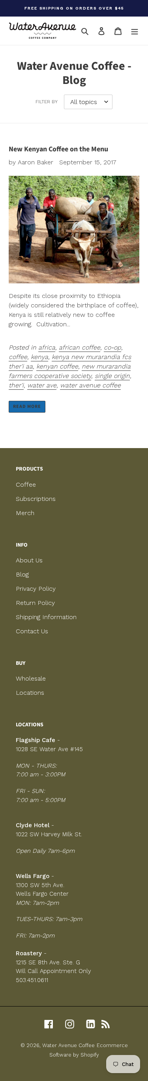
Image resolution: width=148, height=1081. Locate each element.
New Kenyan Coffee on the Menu (58, 149)
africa (46, 347)
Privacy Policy (36, 588)
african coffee (79, 347)
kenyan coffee (57, 366)
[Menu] (134, 30)
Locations (30, 692)
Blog (22, 574)
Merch (25, 513)
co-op (112, 347)
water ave (41, 385)
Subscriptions (36, 498)
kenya (39, 357)
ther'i (16, 385)
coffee (18, 357)
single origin (112, 376)
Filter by (47, 101)
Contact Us (32, 631)
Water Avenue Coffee (68, 1045)
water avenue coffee (90, 385)
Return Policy (35, 603)
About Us (29, 560)
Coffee (26, 484)
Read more (27, 406)
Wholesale (31, 678)
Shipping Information (46, 617)
